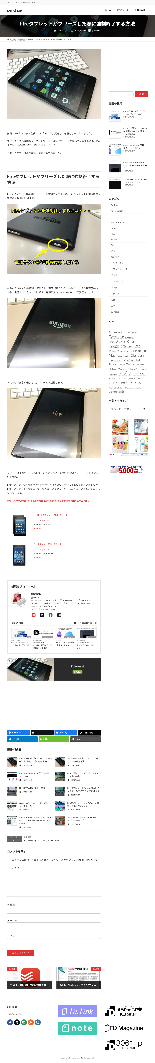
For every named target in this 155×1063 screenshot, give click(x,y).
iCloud (129, 346)
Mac (29, 637)
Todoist (113, 364)
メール (12, 920)
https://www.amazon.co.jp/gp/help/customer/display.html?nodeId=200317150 (48, 500)
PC (112, 245)
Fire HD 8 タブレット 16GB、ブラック (51, 515)
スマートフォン (134, 378)
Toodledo (122, 365)
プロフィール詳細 (46, 609)
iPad (137, 346)
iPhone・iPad (117, 222)
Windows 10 (123, 369)
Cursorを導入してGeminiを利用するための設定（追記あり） (42, 645)
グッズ (114, 275)
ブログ (114, 287)
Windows (140, 364)
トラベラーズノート (137, 383)
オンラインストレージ (117, 379)
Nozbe (126, 356)
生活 (113, 305)
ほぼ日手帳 (113, 374)
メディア (115, 293)
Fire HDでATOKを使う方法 (32, 788)
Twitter (130, 364)
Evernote (116, 337)
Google (114, 346)
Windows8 (112, 369)
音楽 (121, 391)
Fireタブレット (43, 841)
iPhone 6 (121, 351)
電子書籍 (27, 837)
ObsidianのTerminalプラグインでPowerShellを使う (87, 645)
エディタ (139, 374)
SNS (113, 251)
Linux (113, 228)
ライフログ (113, 392)
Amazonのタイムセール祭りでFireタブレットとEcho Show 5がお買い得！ (35, 820)
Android (114, 205)
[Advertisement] (29, 704)
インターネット (118, 263)
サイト (10, 936)
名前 (11, 904)
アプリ (124, 373)
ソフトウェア (47, 637)
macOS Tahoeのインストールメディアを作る (20, 643)
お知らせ (115, 257)
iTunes (129, 351)
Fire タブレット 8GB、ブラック (47, 544)
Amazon (37, 528)
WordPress (135, 369)
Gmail (131, 341)
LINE (145, 351)
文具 (113, 299)
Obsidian (137, 355)
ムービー (129, 387)
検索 (141, 94)
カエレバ (45, 521)
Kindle (56, 841)
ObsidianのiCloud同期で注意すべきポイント (65, 643)
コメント (13, 867)
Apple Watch (117, 210)
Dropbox (132, 332)
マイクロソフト (116, 387)
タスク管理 (122, 382)
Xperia (144, 369)
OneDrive (129, 360)
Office (111, 360)
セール (112, 383)
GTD (113, 216)
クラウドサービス (119, 269)
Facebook (129, 337)
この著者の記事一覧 (87, 623)
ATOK (124, 332)
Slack (138, 360)
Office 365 (118, 360)
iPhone (112, 351)
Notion (114, 239)
